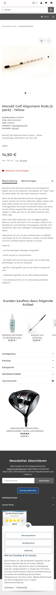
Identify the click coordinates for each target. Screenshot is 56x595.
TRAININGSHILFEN (19, 125)
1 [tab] (25, 93)
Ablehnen (28, 550)
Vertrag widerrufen (28, 490)
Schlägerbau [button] (9, 354)
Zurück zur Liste (10, 26)
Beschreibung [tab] (9, 181)
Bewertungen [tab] (28, 181)
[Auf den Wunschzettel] (48, 41)
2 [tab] (28, 93)
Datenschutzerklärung (16, 469)
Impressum (9, 587)
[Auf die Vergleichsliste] (42, 41)
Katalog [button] (6, 360)
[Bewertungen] (24, 433)
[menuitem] (44, 17)
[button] (41, 2)
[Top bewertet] (53, 381)
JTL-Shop (32, 592)
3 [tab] (30, 93)
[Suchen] (51, 9)
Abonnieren (44, 480)
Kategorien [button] (8, 367)
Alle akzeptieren (28, 535)
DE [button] (33, 2)
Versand (23, 160)
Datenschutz (21, 587)
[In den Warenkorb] (4, 34)
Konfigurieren (28, 543)
